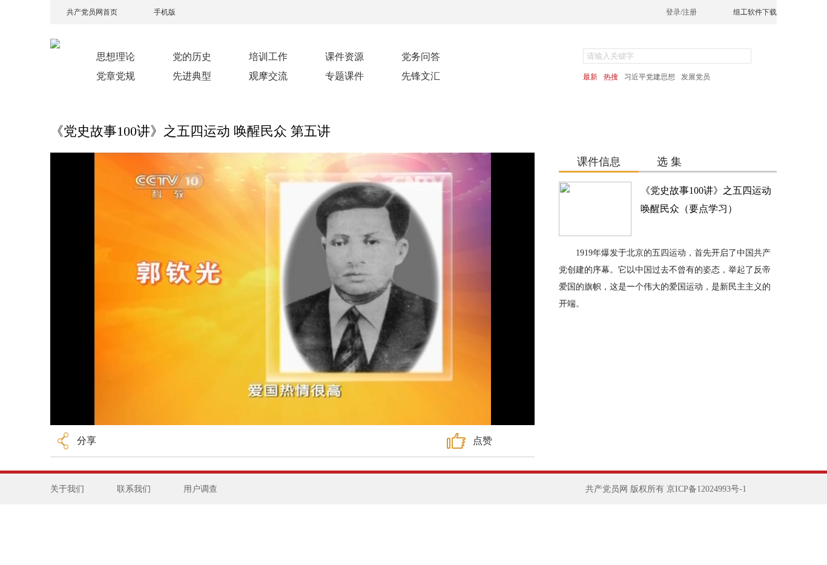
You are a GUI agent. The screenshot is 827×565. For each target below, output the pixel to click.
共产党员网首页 (92, 12)
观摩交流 (268, 76)
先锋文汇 (420, 76)
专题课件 (344, 76)
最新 (590, 77)
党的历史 (192, 56)
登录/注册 (681, 12)
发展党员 (695, 77)
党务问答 (420, 56)
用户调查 (200, 489)
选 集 (669, 162)
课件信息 (599, 162)
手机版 (165, 12)
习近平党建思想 (649, 77)
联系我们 (134, 489)
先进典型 (192, 76)
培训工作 (268, 56)
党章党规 (115, 76)
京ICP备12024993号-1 (706, 489)
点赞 (482, 440)
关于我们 (67, 489)
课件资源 (344, 56)
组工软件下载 (755, 12)
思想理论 (115, 56)
